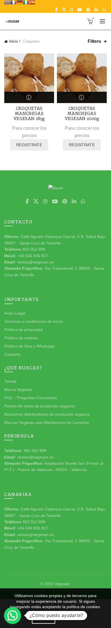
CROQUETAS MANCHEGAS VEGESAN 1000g (82, 113)
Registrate (29, 145)
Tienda (10, 381)
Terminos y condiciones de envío (33, 321)
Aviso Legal (14, 313)
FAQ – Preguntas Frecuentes (30, 397)
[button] (12, 615)
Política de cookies (21, 338)
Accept (43, 619)
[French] (13, 2)
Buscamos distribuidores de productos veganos (47, 414)
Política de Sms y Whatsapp (29, 346)
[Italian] (26, 2)
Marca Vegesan (18, 389)
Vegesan (62, 583)
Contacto (12, 354)
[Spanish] (32, 2)
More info (70, 618)
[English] (7, 2)
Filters (94, 41)
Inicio (13, 41)
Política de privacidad (23, 329)
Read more (29, 97)
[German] (19, 2)
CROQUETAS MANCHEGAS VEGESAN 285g (29, 113)
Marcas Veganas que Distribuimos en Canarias (46, 422)
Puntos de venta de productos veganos (39, 406)
